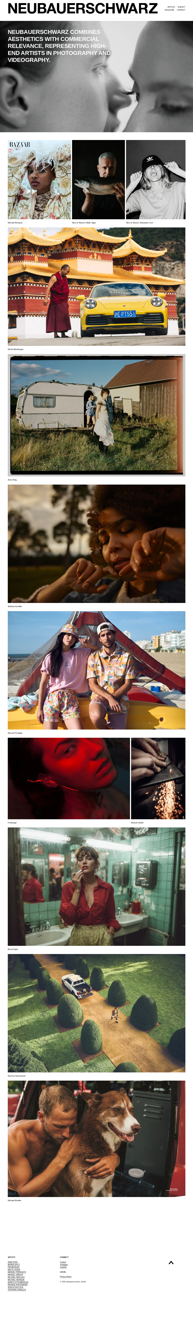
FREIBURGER (13, 1267)
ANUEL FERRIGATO (17, 1272)
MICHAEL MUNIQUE (16, 1280)
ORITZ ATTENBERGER (18, 1282)
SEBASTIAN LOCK (15, 1287)
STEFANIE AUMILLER (17, 1290)
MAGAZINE (169, 10)
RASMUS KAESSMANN (17, 1285)
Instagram (64, 1265)
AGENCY (181, 7)
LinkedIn (63, 1267)
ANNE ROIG (13, 1262)
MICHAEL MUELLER (16, 1277)
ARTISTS (171, 7)
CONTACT (181, 10)
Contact (63, 1262)
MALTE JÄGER (14, 1270)
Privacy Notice (65, 1277)
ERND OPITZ (14, 1265)
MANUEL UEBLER (15, 1275)
